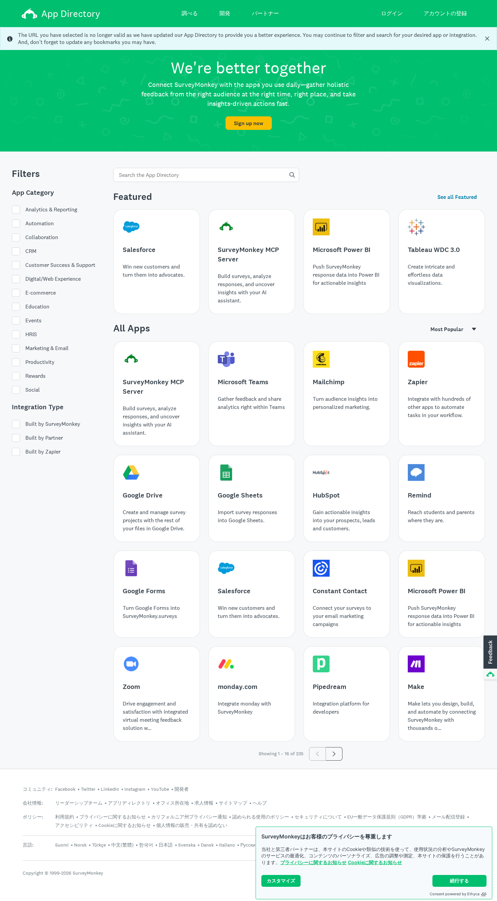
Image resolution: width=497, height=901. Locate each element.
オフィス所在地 (172, 803)
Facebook (65, 789)
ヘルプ (260, 803)
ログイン (392, 13)
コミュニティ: (37, 789)
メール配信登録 (448, 817)
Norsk (80, 845)
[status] (248, 38)
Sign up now (248, 123)
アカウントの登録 (445, 13)
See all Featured (457, 197)
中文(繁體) (122, 845)
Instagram (134, 789)
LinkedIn (110, 789)
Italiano (227, 845)
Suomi (62, 845)
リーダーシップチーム (78, 803)
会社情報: (33, 803)
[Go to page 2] (334, 754)
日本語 (166, 845)
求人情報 (203, 803)
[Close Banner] (487, 38)
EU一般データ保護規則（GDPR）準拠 (386, 817)
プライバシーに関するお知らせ (313, 862)
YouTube (160, 789)
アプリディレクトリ (129, 803)
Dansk (207, 845)
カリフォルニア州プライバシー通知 (189, 817)
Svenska (186, 845)
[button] (489, 658)
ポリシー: (33, 817)
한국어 (146, 845)
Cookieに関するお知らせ (375, 862)
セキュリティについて (318, 817)
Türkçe (99, 845)
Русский (249, 845)
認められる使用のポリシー (260, 817)
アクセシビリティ (74, 825)
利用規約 (64, 817)
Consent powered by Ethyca (454, 894)
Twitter (88, 789)
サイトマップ (233, 803)
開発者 (181, 789)
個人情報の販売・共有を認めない (191, 825)
